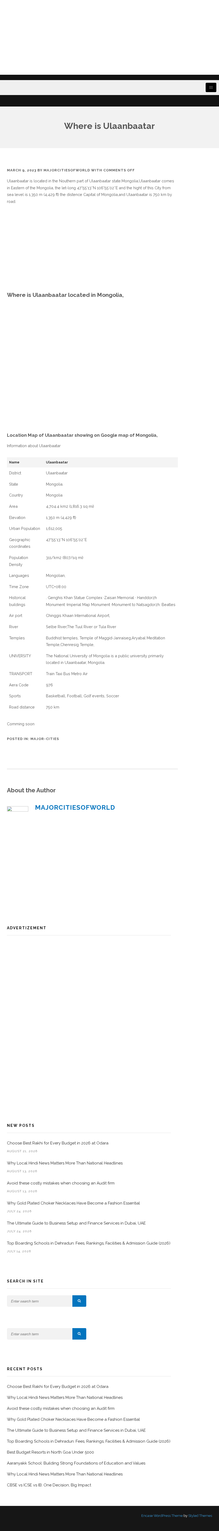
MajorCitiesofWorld (67, 170)
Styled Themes (200, 1516)
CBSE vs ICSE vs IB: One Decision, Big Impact (49, 1485)
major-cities (44, 739)
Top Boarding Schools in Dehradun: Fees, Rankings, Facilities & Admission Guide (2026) (88, 1243)
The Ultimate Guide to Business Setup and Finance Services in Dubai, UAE (76, 1223)
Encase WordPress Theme (162, 1516)
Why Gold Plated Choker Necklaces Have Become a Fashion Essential (73, 1203)
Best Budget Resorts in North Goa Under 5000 (50, 1452)
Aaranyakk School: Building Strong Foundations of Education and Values (76, 1463)
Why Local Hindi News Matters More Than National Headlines (65, 1163)
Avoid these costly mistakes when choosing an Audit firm (61, 1183)
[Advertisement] (109, 37)
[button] (79, 1301)
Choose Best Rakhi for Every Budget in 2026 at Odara (57, 1143)
